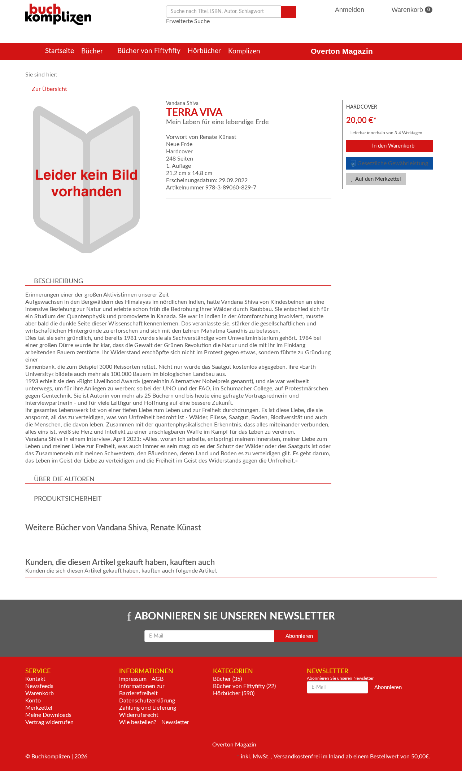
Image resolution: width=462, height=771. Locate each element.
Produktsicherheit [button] (68, 499)
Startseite (59, 51)
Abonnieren (298, 636)
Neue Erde (179, 144)
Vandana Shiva (182, 103)
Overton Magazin (342, 51)
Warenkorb (410, 9)
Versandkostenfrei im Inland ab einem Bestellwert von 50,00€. (353, 756)
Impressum (133, 679)
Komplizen (245, 51)
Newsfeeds (39, 686)
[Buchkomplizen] (58, 14)
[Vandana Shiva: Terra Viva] (92, 179)
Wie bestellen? (137, 722)
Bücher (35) (227, 679)
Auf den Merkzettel (377, 179)
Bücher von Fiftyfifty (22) (244, 686)
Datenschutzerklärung (147, 701)
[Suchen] (288, 12)
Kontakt (35, 679)
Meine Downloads (48, 715)
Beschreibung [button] (58, 281)
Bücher (93, 51)
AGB (158, 679)
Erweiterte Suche (188, 21)
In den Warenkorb (392, 146)
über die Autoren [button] (64, 479)
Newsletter (175, 722)
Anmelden (350, 9)
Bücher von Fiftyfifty (148, 51)
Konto (33, 701)
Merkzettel (38, 708)
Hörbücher (204, 51)
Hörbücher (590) (233, 693)
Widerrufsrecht (138, 715)
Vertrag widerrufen (49, 722)
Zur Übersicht (49, 89)
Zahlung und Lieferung (147, 708)
